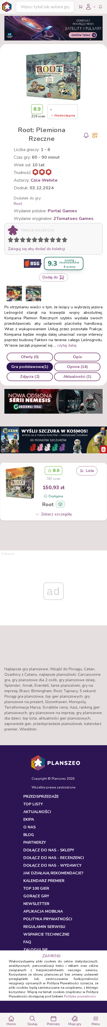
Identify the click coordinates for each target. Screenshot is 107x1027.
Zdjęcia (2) (30, 376)
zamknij (51, 956)
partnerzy (34, 842)
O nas (29, 827)
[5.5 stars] (39, 241)
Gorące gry (36, 896)
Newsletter (36, 903)
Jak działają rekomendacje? (53, 873)
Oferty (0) (30, 356)
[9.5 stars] (63, 241)
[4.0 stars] (30, 241)
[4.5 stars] (33, 241)
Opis (77, 356)
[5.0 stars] (36, 241)
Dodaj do (50, 277)
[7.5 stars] (51, 241)
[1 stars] (9, 241)
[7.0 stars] (47, 241)
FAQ (27, 942)
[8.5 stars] (57, 241)
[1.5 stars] (15, 241)
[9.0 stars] (59, 241)
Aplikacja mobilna (43, 911)
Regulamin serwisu (44, 926)
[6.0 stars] (42, 241)
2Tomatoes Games (74, 219)
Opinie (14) (77, 366)
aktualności (37, 811)
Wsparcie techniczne (46, 934)
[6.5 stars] (45, 241)
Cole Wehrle (44, 180)
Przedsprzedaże (41, 796)
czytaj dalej (67, 345)
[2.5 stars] (21, 241)
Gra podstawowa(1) (29, 366)
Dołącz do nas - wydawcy (52, 865)
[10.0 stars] (65, 241)
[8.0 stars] (53, 241)
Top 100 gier (36, 888)
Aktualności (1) (77, 376)
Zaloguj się (35, 949)
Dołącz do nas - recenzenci (53, 857)
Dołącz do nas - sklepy (48, 850)
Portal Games (62, 211)
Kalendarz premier (43, 880)
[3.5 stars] (27, 241)
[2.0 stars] (17, 241)
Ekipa (28, 819)
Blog (28, 834)
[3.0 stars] (23, 241)
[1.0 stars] (11, 241)
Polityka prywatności (80, 996)
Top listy (33, 804)
